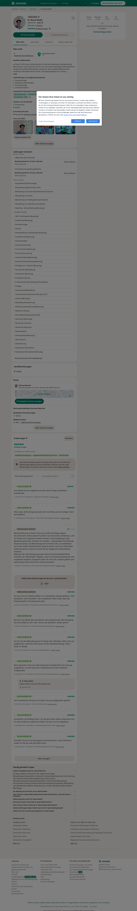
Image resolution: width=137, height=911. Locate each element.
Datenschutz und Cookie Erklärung (75, 115)
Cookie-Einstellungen (46, 121)
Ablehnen (78, 121)
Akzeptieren (93, 121)
